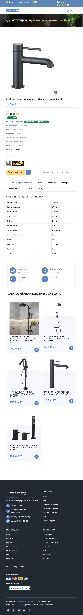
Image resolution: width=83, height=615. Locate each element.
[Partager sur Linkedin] (62, 172)
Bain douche (10, 539)
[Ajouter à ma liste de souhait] (28, 172)
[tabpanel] (41, 380)
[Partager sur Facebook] (52, 172)
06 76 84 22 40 (16, 506)
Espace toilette (11, 550)
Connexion (60, 2)
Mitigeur (22, 21)
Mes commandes (49, 539)
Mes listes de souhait (50, 543)
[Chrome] (7, 114)
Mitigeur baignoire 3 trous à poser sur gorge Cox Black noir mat (24, 447)
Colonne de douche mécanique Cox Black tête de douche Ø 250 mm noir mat (23, 340)
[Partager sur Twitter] (57, 172)
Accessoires (10, 546)
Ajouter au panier (17, 172)
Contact (45, 497)
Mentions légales (49, 521)
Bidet (8, 555)
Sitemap (46, 558)
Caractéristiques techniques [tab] (20, 183)
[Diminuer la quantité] (7, 155)
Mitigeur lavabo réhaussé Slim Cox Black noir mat (57, 393)
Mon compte (47, 535)
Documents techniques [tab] (46, 183)
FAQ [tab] (30, 188)
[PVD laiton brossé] (17, 114)
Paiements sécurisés (50, 505)
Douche (9, 543)
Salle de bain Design (27, 602)
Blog (44, 501)
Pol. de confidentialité (50, 509)
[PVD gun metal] (14, 114)
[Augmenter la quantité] (14, 155)
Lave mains (10, 558)
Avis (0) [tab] (40, 188)
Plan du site (47, 555)
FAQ (44, 550)
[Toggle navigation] (75, 11)
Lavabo (13, 21)
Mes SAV (46, 546)
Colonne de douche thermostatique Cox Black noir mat (58, 339)
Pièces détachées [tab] (16, 188)
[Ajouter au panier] (36, 350)
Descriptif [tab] (65, 183)
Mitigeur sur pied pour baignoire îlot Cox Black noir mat (22, 394)
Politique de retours (50, 513)
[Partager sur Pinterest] (67, 172)
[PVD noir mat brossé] (11, 114)
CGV (44, 517)
